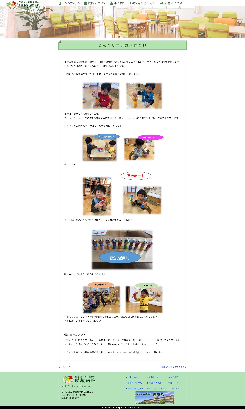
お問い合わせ (174, 382)
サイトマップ (177, 388)
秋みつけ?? (66, 366)
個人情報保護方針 (135, 388)
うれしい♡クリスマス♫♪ (172, 366)
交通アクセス (172, 3)
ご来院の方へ (70, 3)
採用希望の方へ (145, 3)
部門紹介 (119, 3)
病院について (96, 3)
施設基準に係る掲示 (157, 388)
